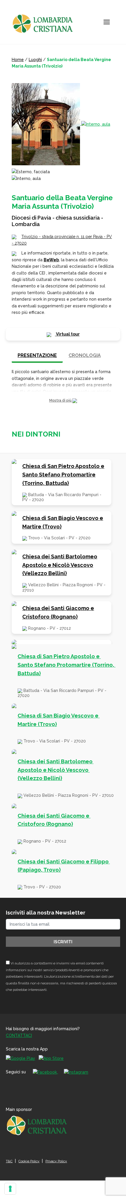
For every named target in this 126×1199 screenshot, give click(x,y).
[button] (63, 400)
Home (18, 59)
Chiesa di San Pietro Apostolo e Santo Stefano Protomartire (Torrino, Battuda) (63, 474)
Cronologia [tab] (85, 355)
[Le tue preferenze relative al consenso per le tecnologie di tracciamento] (10, 1188)
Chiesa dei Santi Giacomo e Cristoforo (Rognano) (58, 612)
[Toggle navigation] (106, 22)
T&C (9, 1161)
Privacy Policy (56, 1161)
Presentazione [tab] (37, 355)
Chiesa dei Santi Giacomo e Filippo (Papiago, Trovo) (64, 865)
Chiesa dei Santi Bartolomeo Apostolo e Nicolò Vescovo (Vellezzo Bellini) (59, 565)
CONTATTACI (19, 1035)
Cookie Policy (29, 1161)
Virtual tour (67, 334)
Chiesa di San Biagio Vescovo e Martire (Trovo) (62, 522)
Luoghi (35, 59)
